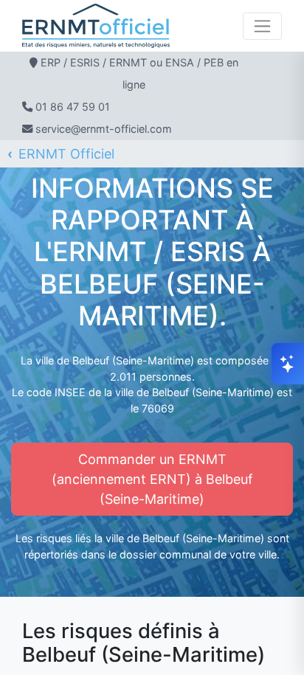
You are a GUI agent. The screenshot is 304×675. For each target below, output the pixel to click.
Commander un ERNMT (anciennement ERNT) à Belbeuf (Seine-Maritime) (152, 479)
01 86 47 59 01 (72, 106)
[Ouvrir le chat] (288, 363)
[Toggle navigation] (262, 26)
